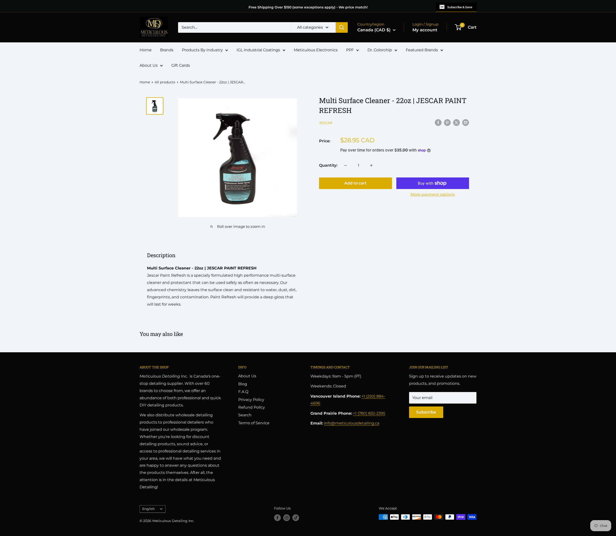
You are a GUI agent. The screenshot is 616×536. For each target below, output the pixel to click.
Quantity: (328, 165)
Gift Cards (180, 65)
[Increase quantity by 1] (371, 165)
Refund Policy (251, 407)
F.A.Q (243, 391)
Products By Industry (202, 50)
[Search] (342, 27)
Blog (242, 384)
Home (146, 50)
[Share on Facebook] (438, 122)
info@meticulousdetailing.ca (351, 423)
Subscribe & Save (459, 7)
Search (244, 415)
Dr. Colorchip (379, 50)
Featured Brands (422, 50)
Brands (166, 50)
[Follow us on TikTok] (295, 517)
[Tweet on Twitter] (456, 122)
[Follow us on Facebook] (277, 517)
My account (424, 29)
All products (165, 82)
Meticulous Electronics (316, 50)
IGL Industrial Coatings (258, 50)
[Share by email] (465, 122)
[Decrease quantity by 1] (345, 165)
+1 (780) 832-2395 (369, 413)
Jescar (325, 123)
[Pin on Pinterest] (447, 122)
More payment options (433, 194)
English (148, 509)
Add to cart (355, 183)
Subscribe (426, 412)
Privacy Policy (251, 399)
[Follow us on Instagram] (286, 517)
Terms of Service (254, 423)
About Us (149, 65)
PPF (350, 50)
